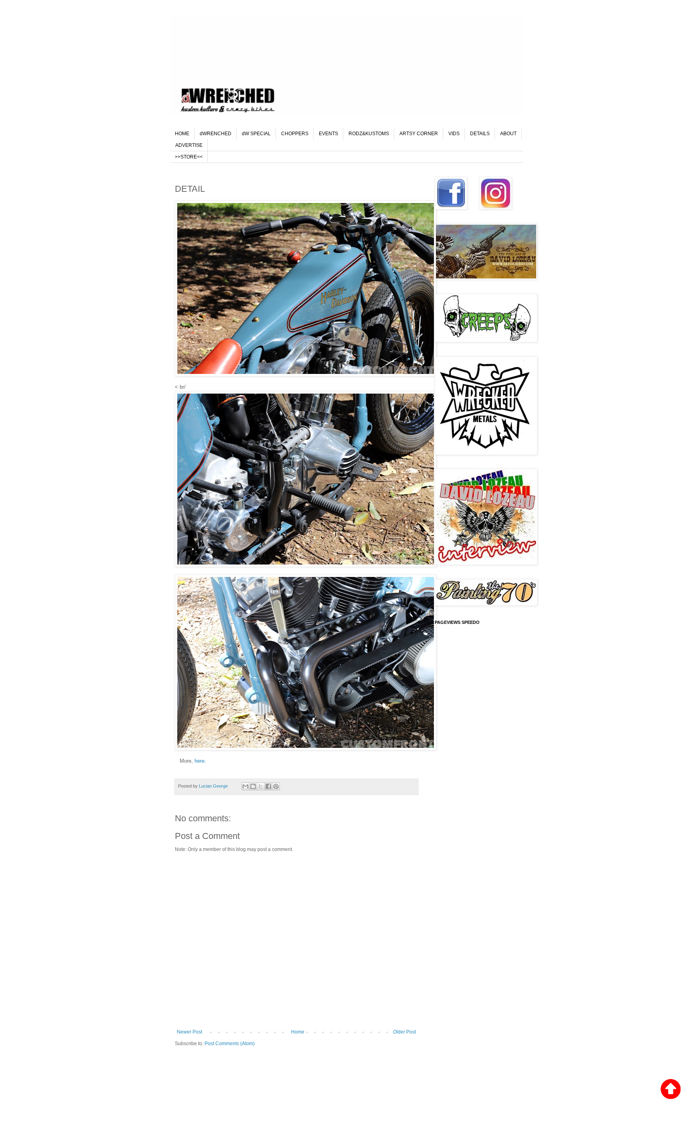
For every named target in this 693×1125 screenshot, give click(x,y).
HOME (182, 133)
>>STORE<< (189, 157)
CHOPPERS (294, 133)
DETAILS (480, 133)
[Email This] (245, 786)
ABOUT (508, 133)
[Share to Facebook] (268, 786)
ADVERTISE (189, 145)
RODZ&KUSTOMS (369, 133)
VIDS (454, 133)
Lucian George (214, 786)
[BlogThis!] (253, 786)
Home (297, 1032)
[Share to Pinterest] (276, 786)
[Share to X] (261, 786)
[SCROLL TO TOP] (671, 1090)
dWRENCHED (215, 133)
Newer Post (189, 1032)
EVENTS (328, 133)
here (200, 761)
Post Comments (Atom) (230, 1043)
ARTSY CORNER (418, 133)
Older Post (404, 1032)
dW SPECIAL (256, 133)
